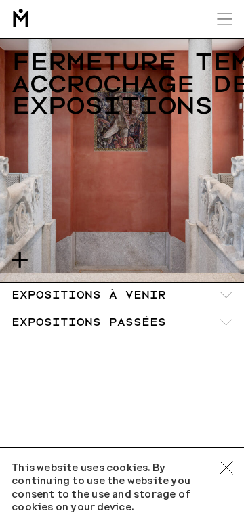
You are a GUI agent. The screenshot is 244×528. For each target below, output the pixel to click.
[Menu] (224, 19)
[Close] (226, 467)
